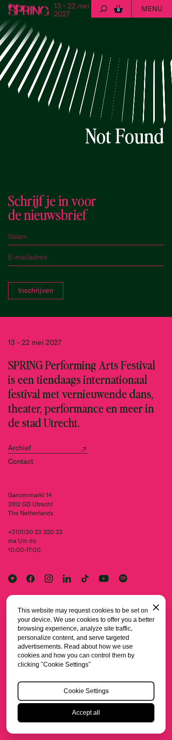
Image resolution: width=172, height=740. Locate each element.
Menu (151, 8)
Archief (19, 447)
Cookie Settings (86, 691)
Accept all (86, 712)
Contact (20, 461)
